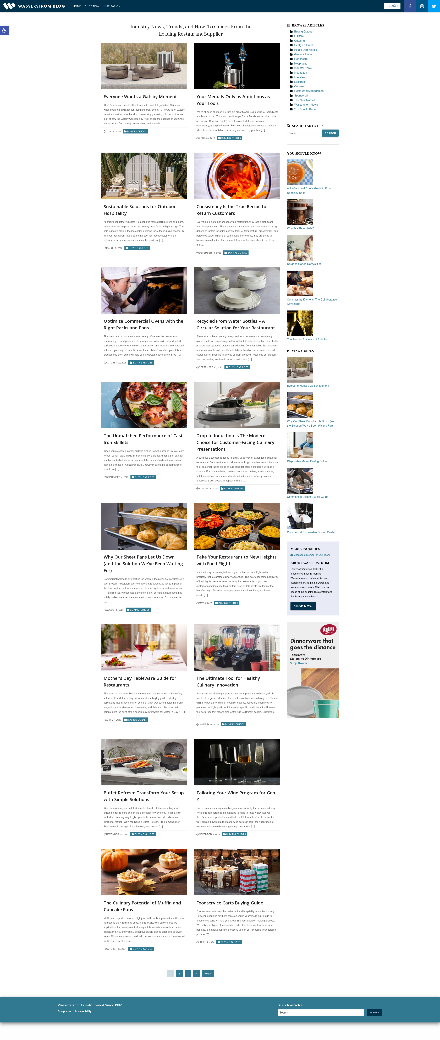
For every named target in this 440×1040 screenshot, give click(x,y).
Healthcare (301, 59)
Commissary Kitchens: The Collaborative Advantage (312, 301)
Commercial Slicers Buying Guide (307, 497)
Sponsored (301, 95)
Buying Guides (137, 131)
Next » (208, 973)
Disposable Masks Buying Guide (307, 461)
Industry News (303, 68)
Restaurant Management (309, 91)
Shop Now (92, 6)
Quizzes (299, 86)
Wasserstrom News (306, 104)
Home (77, 6)
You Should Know (305, 109)
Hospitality (300, 63)
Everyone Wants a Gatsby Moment (140, 96)
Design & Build (303, 45)
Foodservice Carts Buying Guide (229, 903)
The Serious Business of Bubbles (307, 339)
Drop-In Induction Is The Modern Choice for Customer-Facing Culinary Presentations (235, 442)
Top (432, 1032)
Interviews (300, 77)
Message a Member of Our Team (311, 554)
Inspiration (112, 6)
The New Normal (304, 100)
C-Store (299, 36)
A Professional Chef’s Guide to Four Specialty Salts (309, 190)
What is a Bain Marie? (300, 228)
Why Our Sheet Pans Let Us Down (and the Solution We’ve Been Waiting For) (143, 563)
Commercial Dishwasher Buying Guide (310, 532)
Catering (299, 40)
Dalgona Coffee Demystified (304, 264)
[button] (4, 30)
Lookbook (300, 82)
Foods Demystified (305, 50)
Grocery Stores (303, 54)
